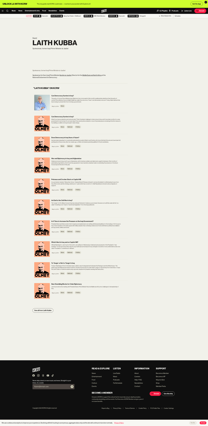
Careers (137, 376)
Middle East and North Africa (92, 75)
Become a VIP (160, 376)
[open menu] (3, 10)
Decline (193, 423)
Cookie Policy (141, 408)
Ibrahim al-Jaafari (65, 75)
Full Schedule (117, 383)
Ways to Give (160, 380)
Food (44, 11)
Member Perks (161, 386)
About (136, 373)
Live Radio (116, 373)
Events (61, 11)
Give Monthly (168, 394)
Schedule (177, 16)
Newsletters (53, 11)
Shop (157, 383)
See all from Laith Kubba (42, 310)
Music (14, 11)
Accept (203, 423)
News (20, 11)
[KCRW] (36, 371)
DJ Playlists (164, 11)
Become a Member (162, 373)
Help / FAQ (138, 380)
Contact (137, 386)
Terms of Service (129, 408)
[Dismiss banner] (206, 2)
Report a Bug (105, 408)
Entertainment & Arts (32, 11)
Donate (201, 11)
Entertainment (97, 376)
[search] (8, 10)
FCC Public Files (154, 408)
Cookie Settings (169, 408)
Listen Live (188, 11)
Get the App (196, 4)
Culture (94, 383)
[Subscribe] (72, 386)
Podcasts (175, 11)
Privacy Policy (116, 408)
